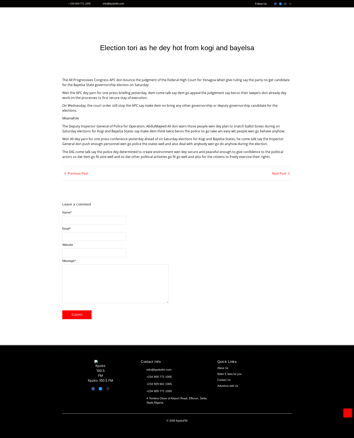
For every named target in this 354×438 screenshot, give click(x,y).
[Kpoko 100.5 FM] (100, 369)
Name (67, 212)
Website (67, 244)
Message (69, 260)
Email (66, 228)
